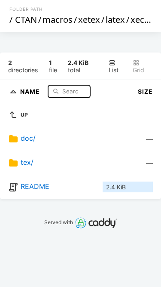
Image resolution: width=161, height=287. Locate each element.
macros (58, 19)
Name (31, 91)
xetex (89, 19)
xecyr (141, 19)
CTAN (26, 19)
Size (145, 91)
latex (115, 19)
